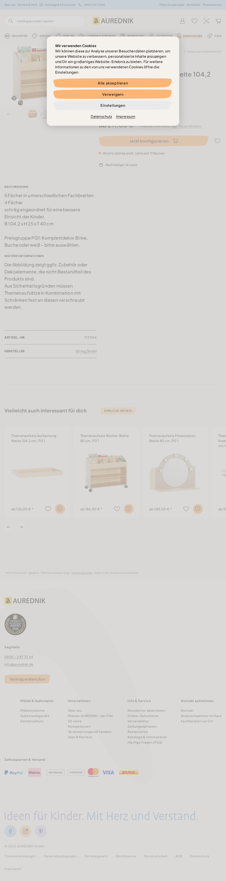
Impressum (125, 116)
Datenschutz (101, 116)
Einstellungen (112, 105)
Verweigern (113, 94)
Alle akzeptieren (113, 83)
